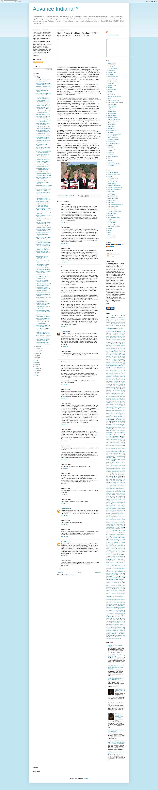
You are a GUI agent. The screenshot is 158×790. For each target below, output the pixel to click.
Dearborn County (110, 393)
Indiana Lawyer (111, 200)
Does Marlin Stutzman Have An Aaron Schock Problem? (43, 165)
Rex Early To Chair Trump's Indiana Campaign (42, 322)
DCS (122, 391)
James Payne (120, 467)
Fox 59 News (111, 191)
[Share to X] (84, 196)
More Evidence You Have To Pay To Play (43, 307)
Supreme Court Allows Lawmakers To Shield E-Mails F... (42, 182)
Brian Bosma (109, 346)
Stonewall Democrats (111, 604)
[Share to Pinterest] (88, 196)
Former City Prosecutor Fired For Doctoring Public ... (43, 162)
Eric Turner (115, 415)
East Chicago (122, 408)
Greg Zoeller (116, 436)
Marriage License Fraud (111, 516)
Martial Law (121, 516)
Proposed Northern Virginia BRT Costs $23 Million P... (43, 268)
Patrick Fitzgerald (110, 551)
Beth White (117, 337)
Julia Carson (121, 485)
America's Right (112, 65)
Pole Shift (108, 560)
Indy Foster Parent (112, 106)
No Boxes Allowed (112, 130)
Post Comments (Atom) (69, 575)
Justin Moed (118, 486)
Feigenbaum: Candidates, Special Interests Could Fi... (43, 288)
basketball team (109, 334)
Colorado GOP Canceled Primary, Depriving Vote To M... (43, 253)
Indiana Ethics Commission (114, 447)
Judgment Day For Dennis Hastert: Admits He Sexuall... (43, 108)
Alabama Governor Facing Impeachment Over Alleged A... (43, 312)
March (37, 346)
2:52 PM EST (64, 494)
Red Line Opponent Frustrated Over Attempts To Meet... (43, 284)
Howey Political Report (113, 196)
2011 (35, 362)
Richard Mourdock (111, 579)
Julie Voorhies (109, 486)
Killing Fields (111, 491)
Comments (111, 256)
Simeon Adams (119, 597)
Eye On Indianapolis (113, 81)
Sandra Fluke (114, 590)
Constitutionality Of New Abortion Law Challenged (43, 291)
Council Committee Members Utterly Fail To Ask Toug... (43, 319)
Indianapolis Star (112, 208)
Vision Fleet (122, 627)
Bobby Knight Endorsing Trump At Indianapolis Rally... (43, 94)
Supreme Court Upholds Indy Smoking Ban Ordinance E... (43, 245)
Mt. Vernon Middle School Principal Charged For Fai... (43, 97)
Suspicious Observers (113, 224)
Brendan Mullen (119, 345)
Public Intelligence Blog (114, 143)
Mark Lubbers (122, 511)
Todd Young (121, 619)
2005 (35, 375)
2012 (35, 360)
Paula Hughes (109, 554)
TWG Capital (118, 622)
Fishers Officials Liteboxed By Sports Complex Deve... (43, 340)
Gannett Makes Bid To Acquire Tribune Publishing (43, 124)
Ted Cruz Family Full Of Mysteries (41, 145)
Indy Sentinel (111, 108)
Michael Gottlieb (110, 525)
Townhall (110, 160)
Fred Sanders (122, 427)
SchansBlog (111, 152)
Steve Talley (113, 602)
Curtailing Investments (118, 379)
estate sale (120, 418)
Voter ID (116, 630)
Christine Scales (112, 364)
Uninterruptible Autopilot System (115, 624)
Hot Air (109, 98)
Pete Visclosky (109, 557)
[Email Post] (77, 195)
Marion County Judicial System (116, 510)
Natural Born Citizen (119, 537)
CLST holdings (117, 371)
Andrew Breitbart (115, 320)
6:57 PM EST (64, 243)
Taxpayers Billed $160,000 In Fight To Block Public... (43, 326)
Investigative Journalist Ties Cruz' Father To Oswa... (42, 265)
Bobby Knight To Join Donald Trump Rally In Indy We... (43, 117)
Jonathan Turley (112, 115)
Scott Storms (121, 593)
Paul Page (114, 553)
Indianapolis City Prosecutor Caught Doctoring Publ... (43, 169)
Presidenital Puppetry (113, 139)
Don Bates (108, 401)
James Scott (117, 468)
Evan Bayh (109, 419)
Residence (121, 574)
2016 (35, 76)
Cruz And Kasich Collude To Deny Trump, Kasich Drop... (43, 127)
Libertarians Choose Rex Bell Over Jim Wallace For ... (43, 141)
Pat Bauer (121, 550)
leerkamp (113, 496)
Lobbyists (119, 500)
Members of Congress (111, 522)
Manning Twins (116, 503)
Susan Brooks (120, 605)
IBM (124, 443)
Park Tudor (120, 548)
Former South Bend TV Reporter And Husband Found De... (44, 186)
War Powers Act (120, 632)
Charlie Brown (109, 360)
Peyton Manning (110, 559)
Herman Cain (114, 440)
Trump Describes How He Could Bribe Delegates (42, 206)
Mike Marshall (109, 528)
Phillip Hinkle (120, 559)
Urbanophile (111, 162)
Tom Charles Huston (110, 621)
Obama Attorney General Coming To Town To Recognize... (42, 258)
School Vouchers (110, 591)
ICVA (109, 445)
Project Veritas (116, 563)
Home (79, 572)
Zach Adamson (116, 638)
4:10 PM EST (64, 515)
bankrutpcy (120, 329)
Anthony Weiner (110, 323)
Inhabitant (123, 459)
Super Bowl (111, 605)
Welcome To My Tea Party (114, 164)
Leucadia (120, 496)
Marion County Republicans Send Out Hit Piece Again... (43, 101)
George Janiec (122, 428)
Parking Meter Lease (111, 550)
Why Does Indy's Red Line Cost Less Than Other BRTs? (43, 336)
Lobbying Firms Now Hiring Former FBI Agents (42, 155)
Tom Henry (119, 621)
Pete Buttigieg (120, 556)
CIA (119, 364)
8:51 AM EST (64, 424)
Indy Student (111, 109)
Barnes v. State (121, 331)
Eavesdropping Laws (112, 410)
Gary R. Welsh (65, 508)
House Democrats (110, 443)
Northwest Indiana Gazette (114, 134)
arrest (117, 328)
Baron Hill (111, 333)
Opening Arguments (113, 137)
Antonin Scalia (109, 325)
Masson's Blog (111, 122)
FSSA (109, 429)
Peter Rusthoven (119, 557)
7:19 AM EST (64, 398)
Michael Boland (109, 524)
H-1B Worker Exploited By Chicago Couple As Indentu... (43, 241)
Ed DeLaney (121, 410)
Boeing (107, 343)
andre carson (121, 319)
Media (109, 521)
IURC (112, 460)
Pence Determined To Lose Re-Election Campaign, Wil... (43, 84)
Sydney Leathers (113, 608)
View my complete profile (112, 35)
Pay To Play (117, 554)
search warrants (110, 594)
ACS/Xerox (112, 317)
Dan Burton (109, 381)
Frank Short (114, 425)
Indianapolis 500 (110, 456)
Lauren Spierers (120, 494)
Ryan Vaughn (118, 588)
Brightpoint (114, 348)
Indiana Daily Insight (113, 198)
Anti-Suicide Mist (119, 323)
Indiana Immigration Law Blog (115, 102)
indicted (108, 459)
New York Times (112, 213)
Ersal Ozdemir (118, 416)
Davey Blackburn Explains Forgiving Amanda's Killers (43, 131)
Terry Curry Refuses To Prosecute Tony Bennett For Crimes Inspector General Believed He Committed (116, 742)
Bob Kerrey (121, 342)
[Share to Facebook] (86, 196)
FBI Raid (118, 421)
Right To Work (114, 582)
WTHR (109, 234)
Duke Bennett (109, 407)
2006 (35, 373)
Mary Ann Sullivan (117, 517)
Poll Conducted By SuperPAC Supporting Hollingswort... (43, 248)
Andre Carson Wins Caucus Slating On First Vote (120, 691)
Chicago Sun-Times (113, 178)
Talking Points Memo (113, 156)
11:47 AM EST (64, 483)
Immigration (118, 445)
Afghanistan (120, 317)
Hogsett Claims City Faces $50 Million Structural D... (43, 272)
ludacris (114, 502)
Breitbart (110, 176)
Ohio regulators (110, 545)
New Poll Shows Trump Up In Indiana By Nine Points (43, 80)
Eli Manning (109, 411)
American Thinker (112, 68)
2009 (35, 366)
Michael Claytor (119, 524)
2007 (35, 370)
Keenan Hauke (120, 488)
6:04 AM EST (64, 384)
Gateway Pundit (112, 85)
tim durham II (118, 616)
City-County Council (117, 368)
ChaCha (108, 359)
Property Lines (111, 141)
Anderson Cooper (110, 319)
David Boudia (122, 385)
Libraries (117, 497)
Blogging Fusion (112, 72)
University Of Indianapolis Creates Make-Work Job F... (43, 172)
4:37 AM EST (64, 357)
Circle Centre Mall (118, 367)
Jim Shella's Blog (112, 113)
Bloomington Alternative (114, 174)
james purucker (109, 468)
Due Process (120, 404)
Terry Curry (120, 612)
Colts (122, 373)
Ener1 (114, 411)
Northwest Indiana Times (114, 217)
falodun (108, 421)
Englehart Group (121, 411)
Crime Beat (108, 379)
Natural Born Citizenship (115, 539)
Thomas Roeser (111, 615)
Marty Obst (108, 517)
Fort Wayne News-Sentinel (114, 189)
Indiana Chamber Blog (113, 100)
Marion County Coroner (112, 507)
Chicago (108, 362)
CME (124, 371)
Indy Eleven (115, 459)
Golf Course (116, 432)
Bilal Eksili (114, 339)
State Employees (110, 599)
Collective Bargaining (113, 373)
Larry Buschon (116, 493)
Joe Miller (118, 476)
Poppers (121, 562)
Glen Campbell (120, 430)
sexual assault (109, 597)
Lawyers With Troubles (113, 121)
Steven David (121, 602)
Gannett (115, 428)
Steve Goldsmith (117, 601)
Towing (112, 622)
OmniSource (120, 545)
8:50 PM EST (64, 326)
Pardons (113, 548)
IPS (108, 460)
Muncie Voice (111, 126)
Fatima (112, 421)
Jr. (107, 485)
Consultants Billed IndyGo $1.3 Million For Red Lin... (43, 178)
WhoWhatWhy (111, 165)
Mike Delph (120, 527)
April (37, 78)
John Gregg (116, 480)
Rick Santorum (117, 581)
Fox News (110, 193)
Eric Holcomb (118, 413)
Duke (122, 405)
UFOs (124, 622)
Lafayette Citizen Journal (114, 119)
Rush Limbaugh (116, 587)
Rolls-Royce (116, 584)
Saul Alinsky (121, 590)
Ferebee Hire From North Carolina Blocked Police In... (43, 226)
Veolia (109, 627)
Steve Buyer (109, 601)
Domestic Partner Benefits (117, 399)
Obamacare (115, 542)
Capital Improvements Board (112, 353)
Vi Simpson (115, 627)
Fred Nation (115, 427)
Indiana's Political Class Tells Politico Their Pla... (43, 277)
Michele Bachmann (110, 527)
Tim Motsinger (116, 618)
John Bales (109, 479)
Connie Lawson (120, 375)
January (38, 351)
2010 (35, 364)
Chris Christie (122, 362)
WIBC (116, 635)
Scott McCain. (113, 593)
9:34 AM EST (64, 459)
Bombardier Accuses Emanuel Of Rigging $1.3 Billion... (43, 230)
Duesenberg (109, 405)
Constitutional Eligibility (111, 376)
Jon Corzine (122, 482)
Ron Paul (122, 584)
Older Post (97, 572)
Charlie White (118, 360)
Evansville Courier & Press (114, 185)
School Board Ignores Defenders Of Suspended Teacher (116, 679)
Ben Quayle (113, 336)
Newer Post (60, 572)
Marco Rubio (120, 505)
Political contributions (118, 560)
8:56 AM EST (64, 441)
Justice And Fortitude (113, 117)
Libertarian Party (110, 497)
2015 (35, 353)
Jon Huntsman (111, 483)
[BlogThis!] (82, 196)
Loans (113, 500)
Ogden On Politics (112, 136)
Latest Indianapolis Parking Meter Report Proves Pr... (42, 138)
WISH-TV (110, 230)
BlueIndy (114, 342)
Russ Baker (111, 147)
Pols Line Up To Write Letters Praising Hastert (43, 148)
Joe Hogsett (109, 476)
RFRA (116, 576)
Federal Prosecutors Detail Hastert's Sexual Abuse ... (42, 281)
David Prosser (117, 390)
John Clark (118, 479)
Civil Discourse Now (113, 76)
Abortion (118, 315)
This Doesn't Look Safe (41, 301)
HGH (121, 441)
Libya (122, 497)
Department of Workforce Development (117, 396)
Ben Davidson (118, 334)
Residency (109, 576)
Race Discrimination (116, 567)
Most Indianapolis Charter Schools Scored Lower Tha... (43, 199)
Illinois (113, 445)
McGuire (123, 519)
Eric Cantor (110, 413)
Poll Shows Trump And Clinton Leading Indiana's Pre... (43, 151)
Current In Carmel (112, 182)
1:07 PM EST (64, 555)
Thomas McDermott (120, 613)
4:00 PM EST (64, 503)
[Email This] (81, 196)
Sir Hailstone (64, 331)
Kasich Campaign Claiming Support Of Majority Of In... (43, 202)
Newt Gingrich (114, 540)
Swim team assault (121, 607)
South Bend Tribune (113, 223)
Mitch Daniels (119, 531)
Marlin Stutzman (119, 513)
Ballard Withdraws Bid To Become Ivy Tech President (43, 315)
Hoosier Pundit (111, 94)
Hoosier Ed (110, 93)
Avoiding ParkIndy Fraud (42, 274)
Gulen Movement (117, 437)
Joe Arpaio (113, 474)
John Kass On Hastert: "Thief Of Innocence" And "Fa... (43, 87)
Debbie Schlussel (112, 80)
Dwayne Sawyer (118, 407)
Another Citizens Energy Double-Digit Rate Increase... (43, 158)
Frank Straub (122, 425)
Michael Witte (120, 525)
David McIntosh (116, 389)
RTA (119, 585)
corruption (114, 378)
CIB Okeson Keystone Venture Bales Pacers (115, 365)
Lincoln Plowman (110, 499)
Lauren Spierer (111, 494)
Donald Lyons (116, 401)
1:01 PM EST (64, 537)
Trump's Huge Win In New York (43, 175)
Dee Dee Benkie (120, 393)
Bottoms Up (111, 345)
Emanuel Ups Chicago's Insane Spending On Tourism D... (43, 189)
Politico (109, 219)
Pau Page (118, 551)
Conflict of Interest (110, 375)
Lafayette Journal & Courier (114, 210)
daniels (107, 385)
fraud (110, 427)
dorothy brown (116, 402)
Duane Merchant (110, 404)
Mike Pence (118, 528)
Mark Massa (111, 513)
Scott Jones (118, 591)
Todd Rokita (114, 619)
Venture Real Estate (110, 625)
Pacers (118, 547)
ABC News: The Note (113, 172)
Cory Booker (120, 378)
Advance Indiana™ (56, 9)
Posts (110, 253)
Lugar (119, 502)
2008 (35, 368)
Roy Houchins (112, 585)
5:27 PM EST (64, 524)
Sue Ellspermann (121, 604)
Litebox (119, 499)
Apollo (117, 325)
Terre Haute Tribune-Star (114, 226)
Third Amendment (110, 613)
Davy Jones (115, 391)
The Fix (109, 158)
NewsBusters (111, 128)
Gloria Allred (109, 432)
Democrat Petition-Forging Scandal (115, 395)
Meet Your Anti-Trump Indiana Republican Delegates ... (43, 223)
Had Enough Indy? (112, 89)
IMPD (123, 445)
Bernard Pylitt (121, 336)
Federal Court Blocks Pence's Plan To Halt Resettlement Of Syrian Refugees (116, 667)
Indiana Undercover (119, 454)
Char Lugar (114, 359)
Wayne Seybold (111, 633)
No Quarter (110, 132)
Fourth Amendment (119, 424)
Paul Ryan (121, 553)
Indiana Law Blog (112, 104)
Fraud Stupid (111, 83)
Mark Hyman (109, 511)
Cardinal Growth (109, 354)
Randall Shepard (121, 568)
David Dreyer (111, 387)
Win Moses (111, 636)
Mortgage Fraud (120, 534)
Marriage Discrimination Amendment (114, 514)
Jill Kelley (121, 471)
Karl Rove (113, 488)
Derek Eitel (110, 398)
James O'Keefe (111, 467)
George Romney (111, 430)
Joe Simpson (115, 477)
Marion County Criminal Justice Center (115, 507)
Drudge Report (111, 183)
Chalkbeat (110, 74)
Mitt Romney (122, 533)
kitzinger (118, 491)
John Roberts (115, 482)
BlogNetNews (111, 70)
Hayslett (119, 439)
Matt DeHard (117, 519)
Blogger (86, 778)
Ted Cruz (113, 611)
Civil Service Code (116, 370)
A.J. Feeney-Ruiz (110, 315)
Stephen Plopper (120, 599)
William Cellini (122, 635)
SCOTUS (110, 151)
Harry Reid (113, 439)
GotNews (110, 87)
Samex (107, 590)
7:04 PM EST (64, 262)
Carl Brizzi (118, 354)
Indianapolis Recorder (113, 206)
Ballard (114, 329)
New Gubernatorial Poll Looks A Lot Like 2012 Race (43, 111)
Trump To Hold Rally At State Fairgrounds (43, 193)
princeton (108, 563)
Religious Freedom (110, 574)
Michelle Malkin (112, 124)
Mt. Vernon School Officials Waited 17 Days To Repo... (43, 343)
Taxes (107, 611)
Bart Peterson (119, 333)
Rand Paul (114, 568)
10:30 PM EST (64, 346)
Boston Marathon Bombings (118, 344)
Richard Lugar (116, 577)
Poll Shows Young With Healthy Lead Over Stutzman (43, 120)
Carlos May (116, 356)
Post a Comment (63, 569)
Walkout (121, 630)
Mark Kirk (115, 511)
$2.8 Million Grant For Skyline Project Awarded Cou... (43, 304)
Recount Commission (113, 570)
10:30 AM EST (64, 468)
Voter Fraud (109, 630)
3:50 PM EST (64, 566)
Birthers (108, 342)
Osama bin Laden (110, 547)
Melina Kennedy (118, 521)
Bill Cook (114, 340)
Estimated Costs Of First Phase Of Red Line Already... (43, 238)
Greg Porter (108, 436)
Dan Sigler (118, 382)
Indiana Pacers (116, 450)
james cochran (116, 463)
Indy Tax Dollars (112, 111)
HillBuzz (110, 91)
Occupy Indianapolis (118, 543)
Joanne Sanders (117, 473)
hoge (122, 442)
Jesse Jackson (114, 471)
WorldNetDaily (111, 237)
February (38, 348)
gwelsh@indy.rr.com (38, 53)
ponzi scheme (110, 562)
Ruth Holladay (111, 149)
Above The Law (112, 63)
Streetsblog (110, 154)
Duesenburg (116, 405)
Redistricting (120, 571)
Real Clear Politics (112, 221)
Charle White (121, 359)
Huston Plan (119, 443)
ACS (124, 315)
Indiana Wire (111, 202)
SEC (118, 594)
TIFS (119, 615)
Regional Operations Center (114, 573)
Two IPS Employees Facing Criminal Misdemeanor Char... (42, 234)
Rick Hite (122, 579)
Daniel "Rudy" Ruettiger (118, 384)
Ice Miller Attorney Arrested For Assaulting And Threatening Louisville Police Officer (119, 717)
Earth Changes (114, 408)
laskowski (123, 493)
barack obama (110, 331)
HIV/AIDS (117, 442)
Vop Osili (111, 629)
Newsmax (110, 215)
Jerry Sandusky (116, 470)
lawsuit (107, 496)
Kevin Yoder (122, 490)
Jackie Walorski (115, 462)
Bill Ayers (120, 339)
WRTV (109, 232)
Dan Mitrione (111, 382)
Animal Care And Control (118, 322)
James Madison (121, 465)
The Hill (110, 228)
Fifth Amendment (116, 422)
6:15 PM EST (64, 222)
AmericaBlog (111, 67)
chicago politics (115, 362)
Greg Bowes (120, 434)
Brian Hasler (117, 346)
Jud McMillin (113, 485)
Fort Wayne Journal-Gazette (115, 187)
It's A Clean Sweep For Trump (43, 114)
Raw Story (110, 145)
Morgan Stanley (112, 534)
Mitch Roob (113, 533)
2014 (35, 355)
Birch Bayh (120, 340)
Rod (120, 582)
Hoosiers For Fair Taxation (114, 96)
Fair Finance (118, 419)
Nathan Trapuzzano (115, 536)
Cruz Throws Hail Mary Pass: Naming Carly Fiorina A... (43, 104)
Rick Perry (109, 581)
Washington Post (112, 236)
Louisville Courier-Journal (114, 211)
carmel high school (119, 357)
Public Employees (116, 565)
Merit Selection (120, 522)
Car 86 (122, 353)
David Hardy (118, 387)
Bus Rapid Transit (117, 351)
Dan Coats (116, 381)
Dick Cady (118, 398)
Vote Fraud (118, 629)
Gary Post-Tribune (112, 195)
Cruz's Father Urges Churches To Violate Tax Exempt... (43, 209)
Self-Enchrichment (119, 596)
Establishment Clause (111, 418)
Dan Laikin (123, 381)
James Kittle (114, 465)
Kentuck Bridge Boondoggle (112, 490)
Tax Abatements (119, 610)
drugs (122, 402)
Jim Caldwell (109, 473)
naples (107, 536)
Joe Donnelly (121, 474)
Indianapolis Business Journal (115, 204)
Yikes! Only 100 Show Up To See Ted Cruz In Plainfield (43, 134)
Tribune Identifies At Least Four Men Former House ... (43, 298)
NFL (120, 540)
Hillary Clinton (109, 442)
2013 (35, 358)
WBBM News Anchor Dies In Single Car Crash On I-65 (43, 333)
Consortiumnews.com (113, 180)
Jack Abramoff (119, 460)
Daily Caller (111, 78)
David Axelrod (114, 385)
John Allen (121, 477)
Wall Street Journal (110, 632)
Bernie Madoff (109, 337)
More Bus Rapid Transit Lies (43, 196)
